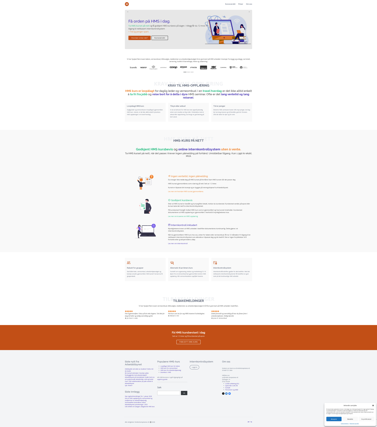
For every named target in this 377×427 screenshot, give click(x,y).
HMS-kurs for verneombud (168, 368)
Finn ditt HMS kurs (188, 342)
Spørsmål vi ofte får (231, 386)
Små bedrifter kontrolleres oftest (135, 402)
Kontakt (227, 388)
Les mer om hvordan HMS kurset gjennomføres (185, 191)
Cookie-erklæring (345, 423)
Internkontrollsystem (222, 268)
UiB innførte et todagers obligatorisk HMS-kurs (140, 406)
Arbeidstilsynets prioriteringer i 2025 (136, 404)
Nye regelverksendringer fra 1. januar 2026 (138, 396)
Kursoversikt (230, 4)
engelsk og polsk (162, 379)
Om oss (249, 4)
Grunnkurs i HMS (165, 372)
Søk (184, 393)
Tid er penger (219, 106)
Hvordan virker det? (139, 38)
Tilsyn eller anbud (177, 106)
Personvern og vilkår (354, 423)
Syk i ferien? (128, 385)
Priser (240, 4)
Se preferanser (366, 419)
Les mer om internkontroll (178, 243)
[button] (373, 405)
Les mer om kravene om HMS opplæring (183, 216)
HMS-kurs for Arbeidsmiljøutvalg (170, 370)
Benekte (350, 419)
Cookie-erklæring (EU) (232, 384)
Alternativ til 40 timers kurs (181, 268)
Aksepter (334, 419)
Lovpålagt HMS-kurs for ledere (170, 366)
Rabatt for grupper (135, 268)
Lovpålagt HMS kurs (135, 106)
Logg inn (194, 367)
